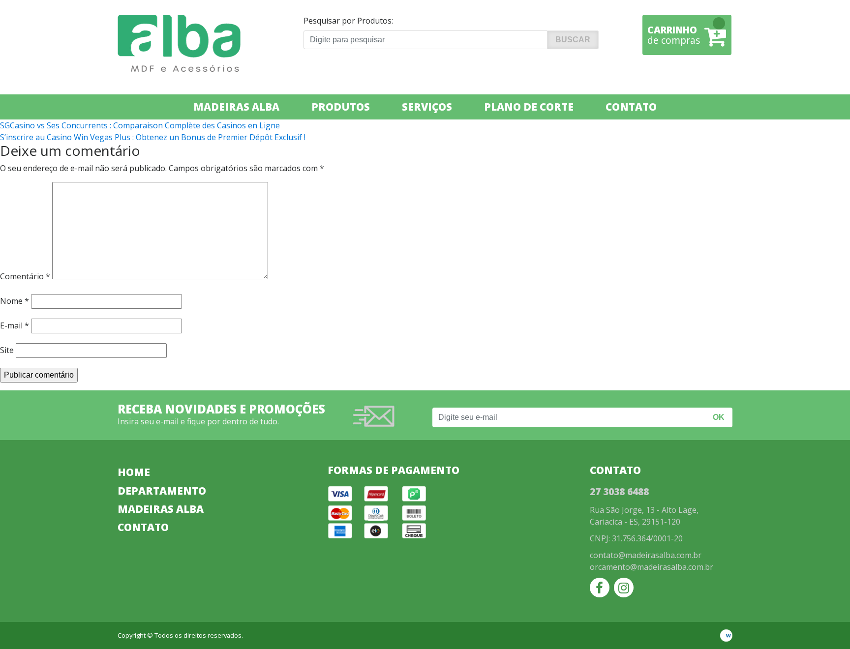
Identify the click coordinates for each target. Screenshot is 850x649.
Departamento (162, 491)
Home (134, 472)
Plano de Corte (529, 107)
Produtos (340, 107)
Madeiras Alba (236, 107)
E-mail (14, 325)
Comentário (25, 276)
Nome (14, 300)
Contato (631, 107)
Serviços (427, 107)
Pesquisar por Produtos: (348, 20)
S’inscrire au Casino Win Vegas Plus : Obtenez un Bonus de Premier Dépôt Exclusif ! (152, 137)
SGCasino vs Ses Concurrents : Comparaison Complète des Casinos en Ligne (140, 125)
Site (7, 350)
